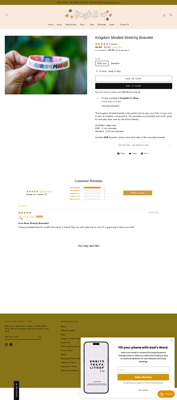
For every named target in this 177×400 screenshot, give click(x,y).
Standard (115, 63)
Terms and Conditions (70, 370)
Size (98, 58)
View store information (110, 106)
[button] (102, 44)
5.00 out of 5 (45, 191)
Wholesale (102, 24)
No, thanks (143, 390)
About (59, 24)
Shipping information (134, 145)
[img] (24, 212)
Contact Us (124, 24)
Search (63, 354)
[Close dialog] (171, 340)
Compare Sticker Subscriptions (73, 338)
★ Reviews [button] (16, 390)
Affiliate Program (68, 330)
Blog (92, 24)
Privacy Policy (66, 350)
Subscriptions (70, 24)
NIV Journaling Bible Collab (72, 346)
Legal (112, 24)
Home (50, 24)
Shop (82, 24)
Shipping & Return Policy (71, 358)
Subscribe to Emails (69, 366)
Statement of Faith (68, 362)
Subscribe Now (143, 377)
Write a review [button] (137, 192)
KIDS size (102, 63)
